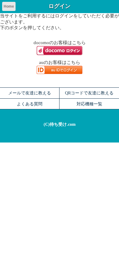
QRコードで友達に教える (89, 92)
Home (9, 6)
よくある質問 (29, 103)
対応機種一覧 (89, 103)
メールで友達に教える (29, 92)
